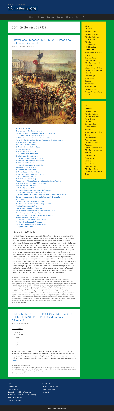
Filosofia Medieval (91, 34)
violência (53, 300)
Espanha (45, 287)
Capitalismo (38, 367)
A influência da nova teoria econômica (29, 165)
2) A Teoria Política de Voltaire (27, 154)
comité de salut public (53, 281)
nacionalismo (71, 293)
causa (39, 281)
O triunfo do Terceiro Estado (26, 176)
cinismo (44, 281)
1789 (22, 279)
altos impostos (49, 279)
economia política (17, 287)
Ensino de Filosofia (14, 400)
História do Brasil (25, 365)
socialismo (62, 298)
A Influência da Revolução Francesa (29, 222)
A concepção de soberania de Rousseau (30, 160)
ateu (20, 281)
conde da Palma (69, 367)
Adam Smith (34, 279)
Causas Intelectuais (23, 149)
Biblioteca (16, 277)
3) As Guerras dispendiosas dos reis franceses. (33, 138)
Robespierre (54, 298)
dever (22, 285)
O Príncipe (24, 371)
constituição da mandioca (19, 369)
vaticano (47, 300)
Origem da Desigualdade (48, 294)
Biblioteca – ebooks (15, 397)
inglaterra (57, 291)
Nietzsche (69, 17)
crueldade (42, 283)
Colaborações (13, 387)
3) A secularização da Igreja (26, 185)
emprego (32, 287)
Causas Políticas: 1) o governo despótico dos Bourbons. (36, 133)
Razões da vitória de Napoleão (27, 217)
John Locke (27, 293)
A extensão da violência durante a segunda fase (33, 204)
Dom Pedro (35, 369)
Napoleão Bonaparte (18, 294)
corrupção (19, 283)
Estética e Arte (90, 86)
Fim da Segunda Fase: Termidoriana (29, 208)
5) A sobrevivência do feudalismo (28, 147)
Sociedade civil (70, 298)
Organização (36, 294)
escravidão (39, 287)
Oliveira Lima (31, 371)
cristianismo (35, 283)
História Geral (24, 277)
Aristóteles (40, 17)
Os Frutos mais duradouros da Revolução (31, 224)
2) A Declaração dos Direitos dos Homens (31, 183)
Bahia (22, 367)
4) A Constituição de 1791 (25, 188)
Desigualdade (16, 285)
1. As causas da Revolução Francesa (29, 131)
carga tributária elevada (30, 281)
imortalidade (15, 291)
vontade (59, 300)
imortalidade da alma (26, 291)
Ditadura (62, 285)
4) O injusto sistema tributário (26, 145)
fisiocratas (44, 289)
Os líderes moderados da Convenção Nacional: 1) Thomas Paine (39, 197)
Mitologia (88, 73)
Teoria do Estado (39, 300)
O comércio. (28, 294)
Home (10, 384)
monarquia (54, 293)
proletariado (64, 294)
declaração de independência (59, 283)
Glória (61, 289)
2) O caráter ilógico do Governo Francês (30, 135)
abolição (26, 279)
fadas (39, 289)
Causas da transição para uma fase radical (31, 192)
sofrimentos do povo (18, 300)
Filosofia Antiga (90, 31)
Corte (24, 283)
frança (50, 289)
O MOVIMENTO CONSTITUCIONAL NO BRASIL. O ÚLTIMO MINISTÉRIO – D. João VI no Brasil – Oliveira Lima (42, 317)
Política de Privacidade (50, 387)
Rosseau (60, 17)
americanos (58, 279)
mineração (47, 293)
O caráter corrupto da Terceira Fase (29, 213)
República (65, 296)
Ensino (87, 55)
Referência (47, 296)
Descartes (50, 17)
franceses (56, 289)
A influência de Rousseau (25, 163)
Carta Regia (45, 367)
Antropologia (89, 84)
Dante (48, 283)
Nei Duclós (46, 392)
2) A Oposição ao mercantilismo (27, 142)
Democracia (72, 283)
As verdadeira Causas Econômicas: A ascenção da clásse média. (39, 140)
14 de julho (17, 279)
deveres (26, 285)
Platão (31, 17)
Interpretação (65, 291)
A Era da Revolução (23, 129)
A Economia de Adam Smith (26, 170)
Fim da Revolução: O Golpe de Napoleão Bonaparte (34, 215)
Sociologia (88, 81)
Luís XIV (41, 293)
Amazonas (17, 367)
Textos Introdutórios (50, 277)
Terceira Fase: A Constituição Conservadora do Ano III (35, 211)
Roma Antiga (89, 78)
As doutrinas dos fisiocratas (26, 167)
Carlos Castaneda (48, 389)
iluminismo (72, 289)
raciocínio (26, 296)
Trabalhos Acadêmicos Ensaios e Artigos (22, 395)
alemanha (41, 279)
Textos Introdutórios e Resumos (19, 392)
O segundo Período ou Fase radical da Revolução (33, 190)
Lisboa (66, 369)
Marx (77, 17)
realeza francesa (39, 296)
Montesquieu (62, 293)
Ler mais (15, 360)
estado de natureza (65, 287)
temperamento (29, 300)
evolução (24, 289)
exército (30, 289)
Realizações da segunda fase (26, 206)
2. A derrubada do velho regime (27, 172)
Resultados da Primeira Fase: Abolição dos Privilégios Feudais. (38, 181)
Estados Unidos (16, 289)
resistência (72, 296)
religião (60, 296)
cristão (29, 283)
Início (87, 26)
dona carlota (43, 369)
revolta (14, 298)
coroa (29, 369)
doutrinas (68, 285)
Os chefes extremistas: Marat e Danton (30, 201)
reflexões (54, 296)
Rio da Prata (39, 371)
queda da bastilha (17, 296)
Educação (26, 287)
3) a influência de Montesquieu (27, 156)
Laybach (61, 369)
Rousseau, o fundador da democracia (29, 158)
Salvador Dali (46, 384)
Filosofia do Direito (91, 89)
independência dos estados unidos (43, 291)
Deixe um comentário (20, 302)
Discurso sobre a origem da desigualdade (46, 285)
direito (32, 285)
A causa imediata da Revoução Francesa (30, 174)
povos (58, 294)
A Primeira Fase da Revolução (27, 179)
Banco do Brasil (29, 367)
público (71, 294)
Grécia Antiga (90, 76)
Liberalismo (34, 293)
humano (66, 289)
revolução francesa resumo (42, 298)
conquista (64, 281)
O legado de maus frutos (25, 226)
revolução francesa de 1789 (24, 298)
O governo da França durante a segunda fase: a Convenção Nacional (41, 195)
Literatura (88, 29)
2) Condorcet (20, 199)
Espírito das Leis (54, 287)
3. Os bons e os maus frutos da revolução (31, 220)
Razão (31, 296)
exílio (35, 289)
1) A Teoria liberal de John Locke (28, 151)
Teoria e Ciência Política (36, 277)
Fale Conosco (13, 389)
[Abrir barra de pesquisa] (83, 17)
